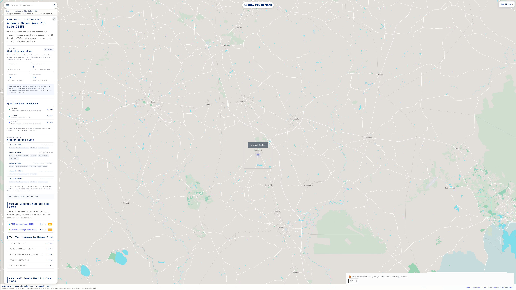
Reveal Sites (258, 145)
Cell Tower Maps (259, 5)
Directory (16, 11)
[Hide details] (54, 19)
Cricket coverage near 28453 (23, 230)
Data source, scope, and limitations (24, 196)
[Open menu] (7, 5)
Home (7, 11)
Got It (353, 281)
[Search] (54, 5)
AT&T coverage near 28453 (22, 224)
